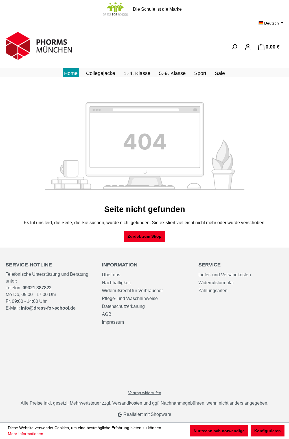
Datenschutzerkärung (123, 306)
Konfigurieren (267, 431)
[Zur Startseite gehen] (48, 45)
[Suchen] (234, 46)
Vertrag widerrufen (144, 393)
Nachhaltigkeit (116, 282)
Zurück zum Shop (144, 236)
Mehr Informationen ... (28, 433)
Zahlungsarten (212, 290)
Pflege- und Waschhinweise (130, 298)
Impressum (113, 322)
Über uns (111, 274)
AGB (106, 314)
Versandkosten (127, 403)
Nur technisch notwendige (219, 431)
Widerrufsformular (216, 282)
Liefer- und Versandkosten (224, 274)
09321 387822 (37, 287)
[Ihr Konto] (248, 46)
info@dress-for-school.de (48, 308)
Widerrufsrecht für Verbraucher (132, 290)
